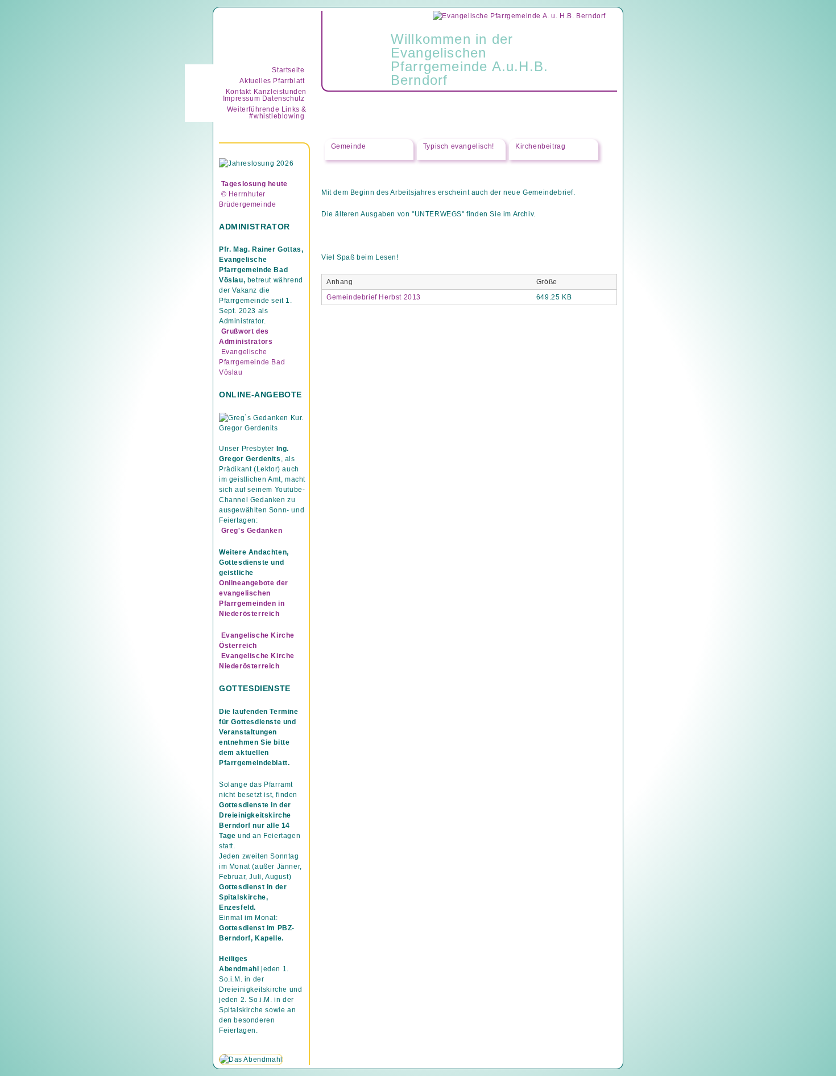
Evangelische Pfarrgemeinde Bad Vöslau (252, 362)
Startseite (288, 70)
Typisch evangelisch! (458, 146)
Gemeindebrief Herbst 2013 (373, 297)
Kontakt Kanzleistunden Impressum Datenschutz (265, 95)
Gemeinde (348, 146)
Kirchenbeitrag (540, 146)
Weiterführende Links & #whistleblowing (267, 112)
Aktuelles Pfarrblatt (271, 81)
